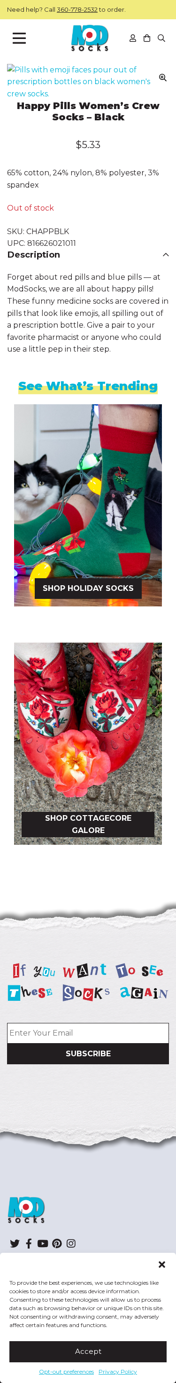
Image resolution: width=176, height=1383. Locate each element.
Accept (88, 1351)
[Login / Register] (133, 38)
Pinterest (56, 1243)
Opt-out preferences (66, 1371)
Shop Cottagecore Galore (88, 824)
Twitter (14, 1243)
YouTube (42, 1243)
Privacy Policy (118, 1371)
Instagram (70, 1243)
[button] (162, 1264)
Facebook (28, 1243)
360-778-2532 (77, 9)
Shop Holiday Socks (88, 588)
